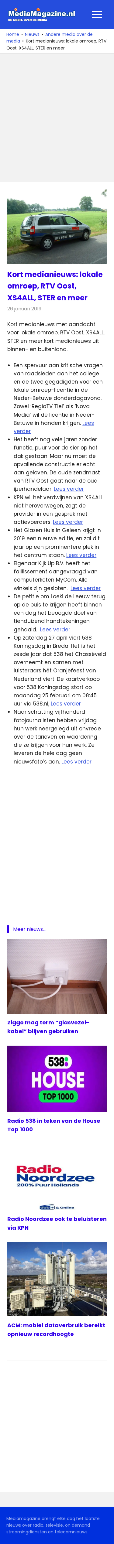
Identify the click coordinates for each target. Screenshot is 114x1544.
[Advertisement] (57, 118)
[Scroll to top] (105, 1535)
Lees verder (69, 489)
